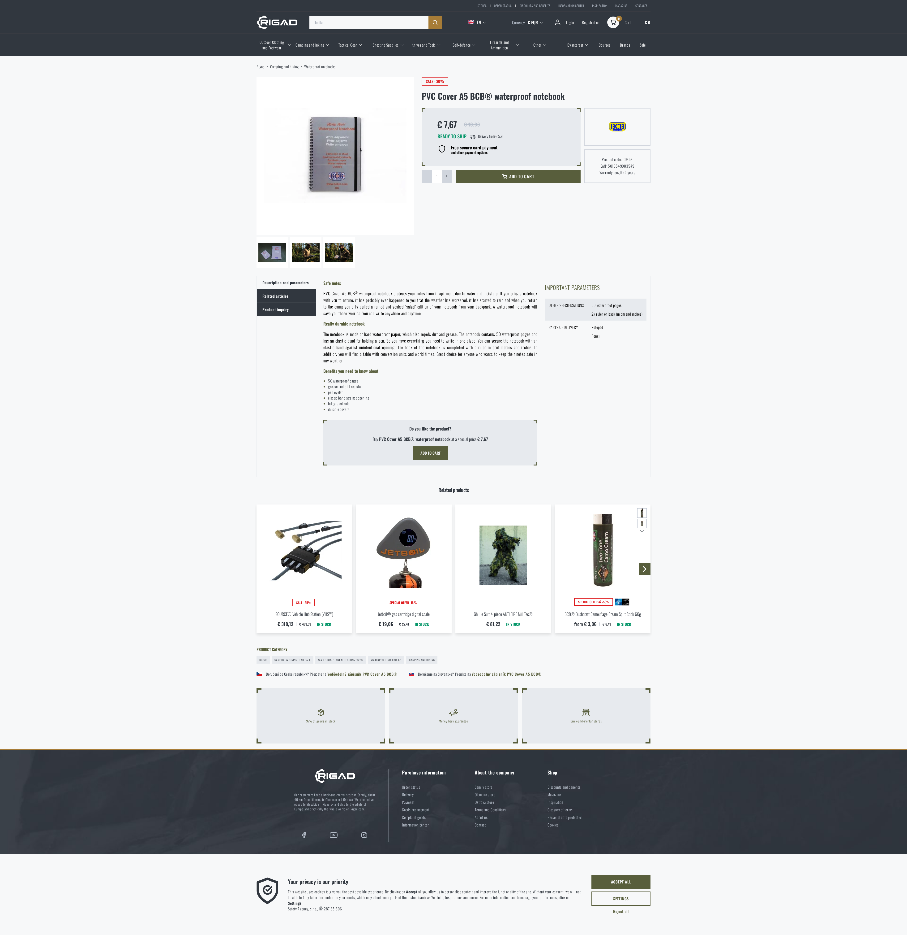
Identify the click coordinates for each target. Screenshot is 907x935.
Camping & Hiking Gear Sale (292, 660)
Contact (480, 825)
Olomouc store (485, 794)
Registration (591, 22)
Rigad (261, 67)
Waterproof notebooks (320, 67)
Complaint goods (414, 817)
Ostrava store (484, 802)
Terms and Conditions (490, 810)
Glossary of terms (560, 810)
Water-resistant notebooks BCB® (340, 660)
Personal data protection (565, 817)
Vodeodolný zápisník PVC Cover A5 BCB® (507, 674)
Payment (408, 802)
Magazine (621, 6)
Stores (482, 6)
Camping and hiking (284, 67)
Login (570, 22)
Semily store (483, 787)
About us (481, 817)
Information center (571, 6)
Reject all (621, 911)
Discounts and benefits (535, 6)
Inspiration (600, 6)
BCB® (263, 660)
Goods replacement (415, 810)
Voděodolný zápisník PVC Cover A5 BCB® (362, 674)
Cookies (553, 825)
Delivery (408, 794)
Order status (503, 6)
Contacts (641, 6)
